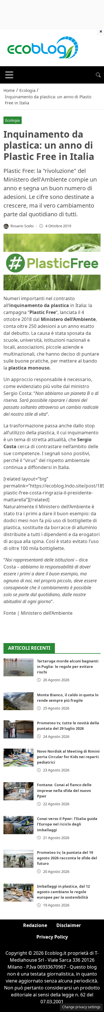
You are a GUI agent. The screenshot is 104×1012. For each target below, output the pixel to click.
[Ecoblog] (42, 47)
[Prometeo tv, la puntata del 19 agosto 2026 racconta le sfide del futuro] (18, 859)
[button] (98, 74)
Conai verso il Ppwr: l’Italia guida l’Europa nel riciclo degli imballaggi (67, 824)
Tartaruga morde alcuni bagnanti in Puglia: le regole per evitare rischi (68, 666)
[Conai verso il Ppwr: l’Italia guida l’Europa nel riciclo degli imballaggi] (18, 825)
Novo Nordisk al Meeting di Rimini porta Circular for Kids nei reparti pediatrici (68, 757)
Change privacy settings (81, 1006)
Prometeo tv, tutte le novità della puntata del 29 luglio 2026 (68, 725)
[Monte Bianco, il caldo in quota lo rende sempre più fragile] (18, 701)
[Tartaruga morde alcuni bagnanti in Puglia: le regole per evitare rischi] (18, 667)
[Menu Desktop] (9, 75)
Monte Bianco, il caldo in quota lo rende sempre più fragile (68, 697)
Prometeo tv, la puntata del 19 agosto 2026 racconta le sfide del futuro (67, 858)
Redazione (35, 925)
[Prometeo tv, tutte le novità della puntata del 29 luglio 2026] (18, 729)
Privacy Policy (52, 937)
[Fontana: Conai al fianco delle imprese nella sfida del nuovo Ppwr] (18, 791)
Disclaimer (68, 925)
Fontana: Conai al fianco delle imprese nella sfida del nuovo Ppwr (64, 790)
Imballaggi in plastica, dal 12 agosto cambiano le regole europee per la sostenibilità (63, 892)
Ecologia (12, 120)
